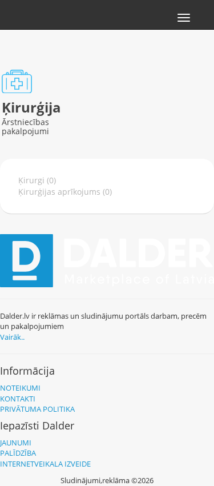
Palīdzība (18, 453)
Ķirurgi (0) (37, 180)
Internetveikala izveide (45, 464)
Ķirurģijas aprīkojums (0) (65, 191)
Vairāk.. (12, 337)
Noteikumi (20, 388)
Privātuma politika (37, 409)
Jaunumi (15, 442)
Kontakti (17, 398)
